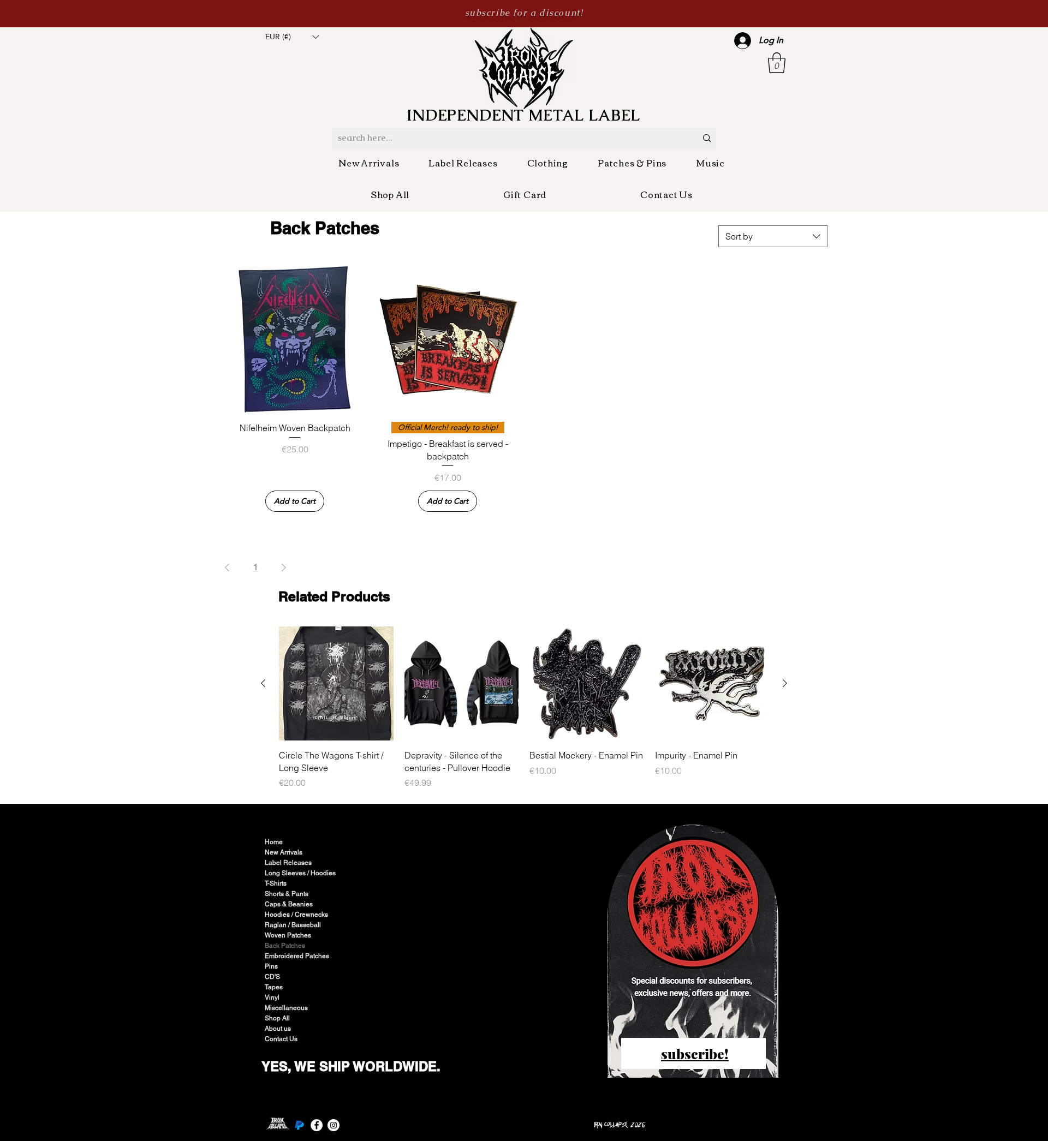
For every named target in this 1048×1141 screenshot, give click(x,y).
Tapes (274, 987)
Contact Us (281, 1039)
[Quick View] (294, 339)
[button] (292, 36)
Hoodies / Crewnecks (296, 914)
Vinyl (272, 997)
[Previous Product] (263, 683)
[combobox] (772, 236)
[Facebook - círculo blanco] (317, 1125)
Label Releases (288, 863)
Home (274, 842)
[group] (524, 708)
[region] (694, 952)
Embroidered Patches (297, 956)
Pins (271, 966)
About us (278, 1028)
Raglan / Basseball (293, 925)
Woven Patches (288, 935)
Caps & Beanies (289, 904)
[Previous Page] (227, 567)
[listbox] (292, 36)
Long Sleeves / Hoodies (300, 873)
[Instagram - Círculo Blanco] (333, 1125)
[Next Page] (283, 567)
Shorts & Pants (286, 894)
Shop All (277, 1018)
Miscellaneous (286, 1008)
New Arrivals (283, 852)
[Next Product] (784, 683)
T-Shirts (276, 883)
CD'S (272, 977)
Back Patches (285, 945)
